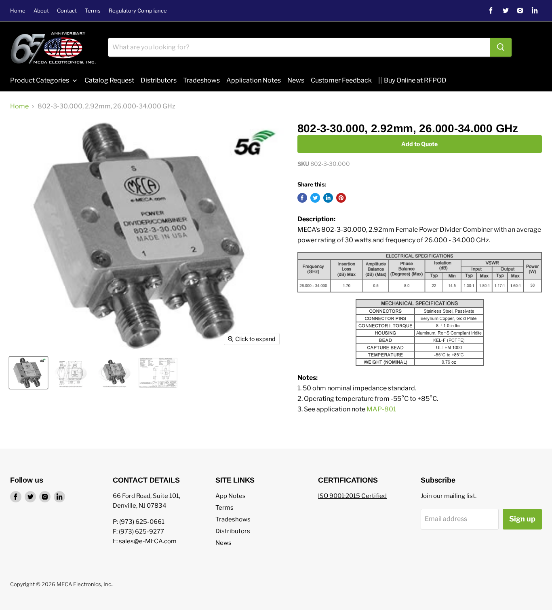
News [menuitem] (295, 80)
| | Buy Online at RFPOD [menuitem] (412, 80)
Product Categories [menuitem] (39, 80)
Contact (67, 11)
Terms (93, 11)
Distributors (232, 531)
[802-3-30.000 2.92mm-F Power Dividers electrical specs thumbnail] (158, 373)
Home (17, 11)
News (223, 542)
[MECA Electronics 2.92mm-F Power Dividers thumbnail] (114, 373)
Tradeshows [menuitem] (201, 80)
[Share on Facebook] (302, 198)
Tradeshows (233, 519)
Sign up (522, 519)
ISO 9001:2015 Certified (352, 496)
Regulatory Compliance (138, 11)
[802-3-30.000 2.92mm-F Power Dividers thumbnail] (28, 373)
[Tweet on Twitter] (315, 198)
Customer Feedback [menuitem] (341, 80)
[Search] (501, 47)
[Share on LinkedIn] (328, 198)
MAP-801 (381, 409)
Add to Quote (419, 143)
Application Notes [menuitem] (253, 80)
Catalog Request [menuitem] (109, 80)
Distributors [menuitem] (159, 80)
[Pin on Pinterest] (341, 198)
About (41, 11)
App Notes (230, 496)
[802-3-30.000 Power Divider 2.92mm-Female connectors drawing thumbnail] (70, 373)
